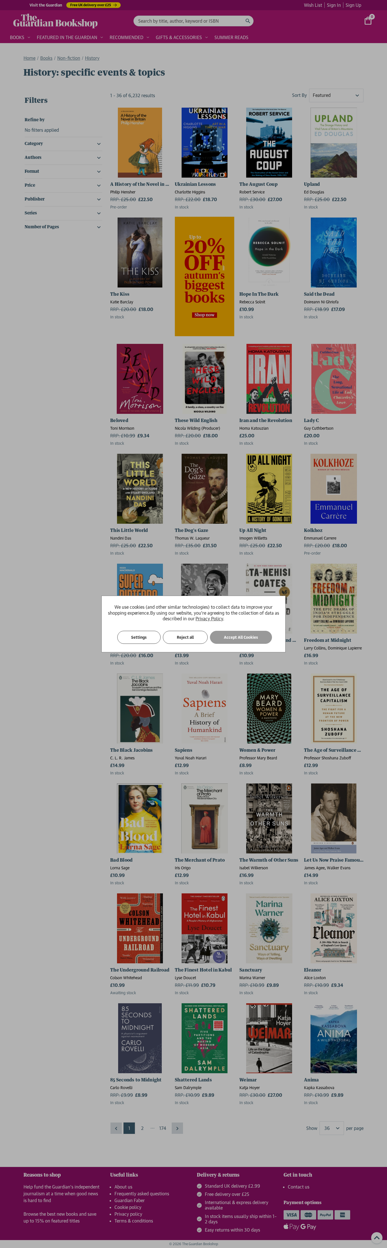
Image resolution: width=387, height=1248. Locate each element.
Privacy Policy (209, 618)
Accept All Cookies (241, 637)
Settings (139, 637)
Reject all (185, 637)
